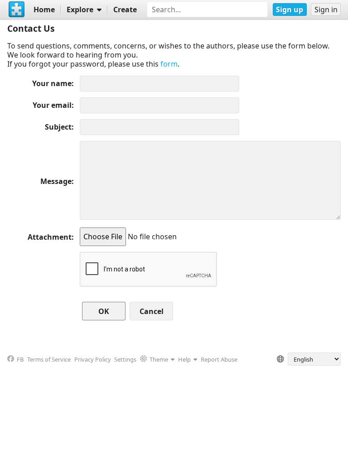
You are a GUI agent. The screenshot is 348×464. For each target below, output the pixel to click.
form (169, 64)
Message (56, 181)
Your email (52, 105)
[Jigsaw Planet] (16, 9)
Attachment (50, 237)
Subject (58, 127)
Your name (52, 83)
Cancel (152, 311)
